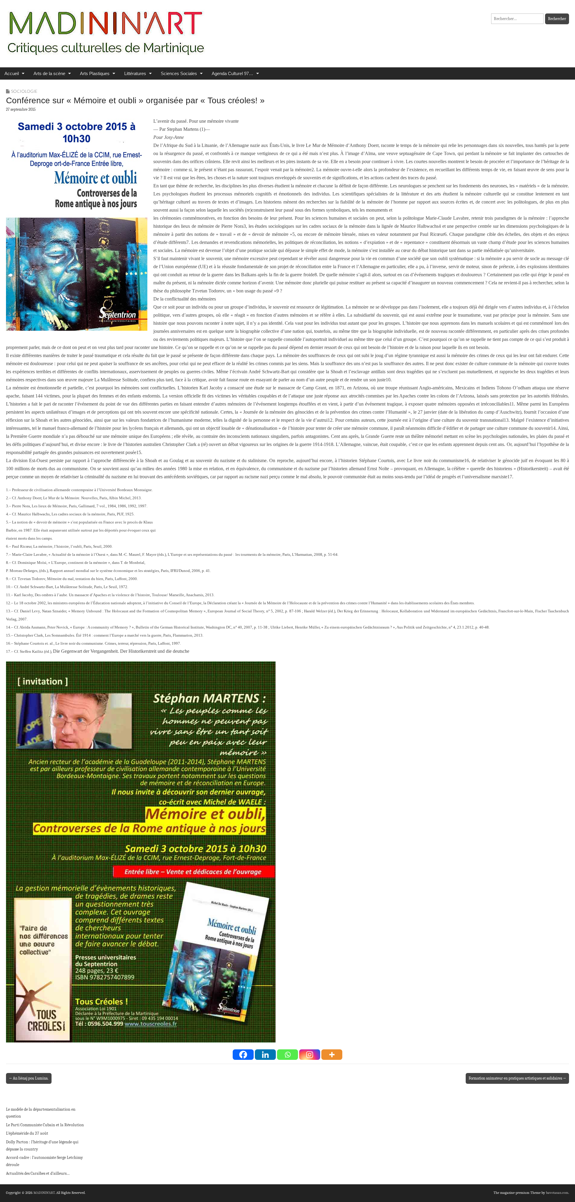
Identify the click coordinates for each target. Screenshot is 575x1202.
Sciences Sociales (179, 73)
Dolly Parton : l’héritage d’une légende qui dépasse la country (42, 1145)
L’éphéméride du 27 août (27, 1133)
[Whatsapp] (287, 1054)
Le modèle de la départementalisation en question (40, 1113)
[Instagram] (309, 1054)
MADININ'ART (44, 1193)
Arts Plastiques (95, 73)
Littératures (135, 73)
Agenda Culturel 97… (232, 73)
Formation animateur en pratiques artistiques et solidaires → (517, 1078)
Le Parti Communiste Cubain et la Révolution (45, 1124)
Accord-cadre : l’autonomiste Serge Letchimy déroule (44, 1161)
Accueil (11, 73)
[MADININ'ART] (105, 29)
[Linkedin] (265, 1054)
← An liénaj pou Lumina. (29, 1078)
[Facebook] (243, 1054)
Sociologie (24, 91)
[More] (331, 1054)
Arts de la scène (49, 73)
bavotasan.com (557, 1193)
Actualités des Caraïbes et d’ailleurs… (38, 1173)
